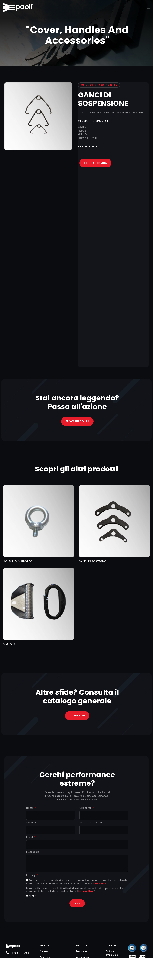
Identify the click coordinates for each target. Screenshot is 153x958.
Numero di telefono (91, 822)
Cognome (85, 808)
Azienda (31, 822)
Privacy (31, 875)
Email (29, 837)
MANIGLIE (9, 644)
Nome (30, 808)
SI (30, 896)
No (36, 896)
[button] (148, 7)
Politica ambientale (112, 953)
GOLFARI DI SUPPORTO (17, 561)
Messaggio (32, 852)
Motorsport (82, 951)
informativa (100, 883)
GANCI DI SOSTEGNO (92, 561)
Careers (44, 951)
